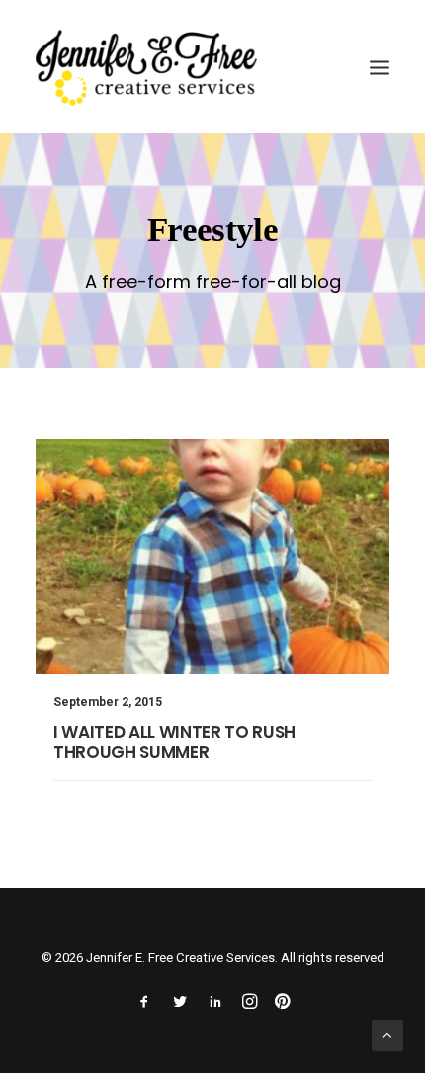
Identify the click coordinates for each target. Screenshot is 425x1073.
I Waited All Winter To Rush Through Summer (174, 741)
